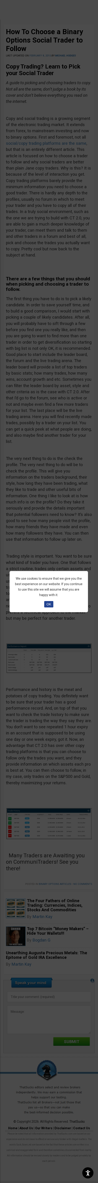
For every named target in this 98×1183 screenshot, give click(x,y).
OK (48, 604)
